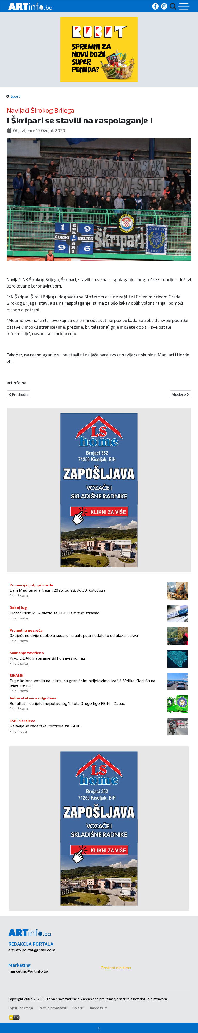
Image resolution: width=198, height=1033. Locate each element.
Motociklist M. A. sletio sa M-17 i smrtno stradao (55, 612)
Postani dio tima (116, 967)
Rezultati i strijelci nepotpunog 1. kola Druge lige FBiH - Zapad (67, 703)
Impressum (99, 1008)
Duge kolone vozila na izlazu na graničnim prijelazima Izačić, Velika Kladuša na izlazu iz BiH (82, 683)
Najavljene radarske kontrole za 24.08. (45, 725)
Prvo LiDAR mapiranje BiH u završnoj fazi (48, 657)
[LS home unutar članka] (99, 489)
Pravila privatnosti (53, 1008)
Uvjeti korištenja (20, 1008)
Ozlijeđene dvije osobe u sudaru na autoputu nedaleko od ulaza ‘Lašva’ (74, 635)
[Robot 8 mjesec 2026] (99, 49)
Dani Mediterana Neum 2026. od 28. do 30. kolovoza (57, 590)
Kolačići (78, 1008)
